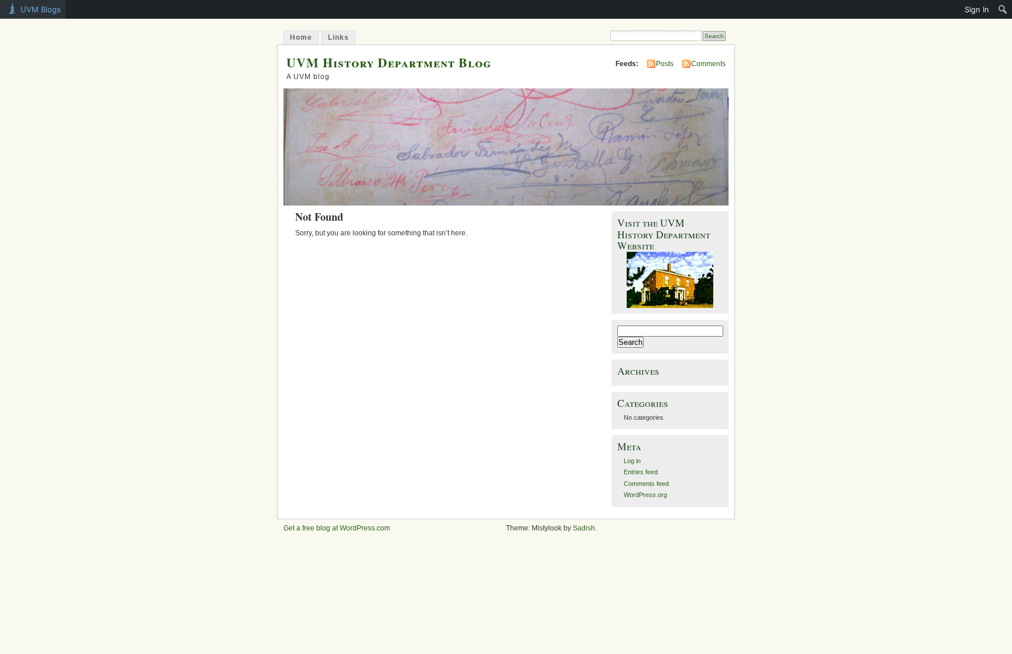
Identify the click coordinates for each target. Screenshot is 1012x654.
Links (338, 37)
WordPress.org (645, 494)
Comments (708, 64)
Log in (632, 460)
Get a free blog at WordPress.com (336, 528)
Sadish (584, 528)
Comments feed (646, 483)
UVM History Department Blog (388, 62)
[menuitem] (1003, 9)
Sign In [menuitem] (977, 9)
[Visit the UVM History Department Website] (670, 280)
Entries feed (641, 471)
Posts (664, 64)
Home (301, 37)
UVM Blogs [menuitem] (40, 9)
